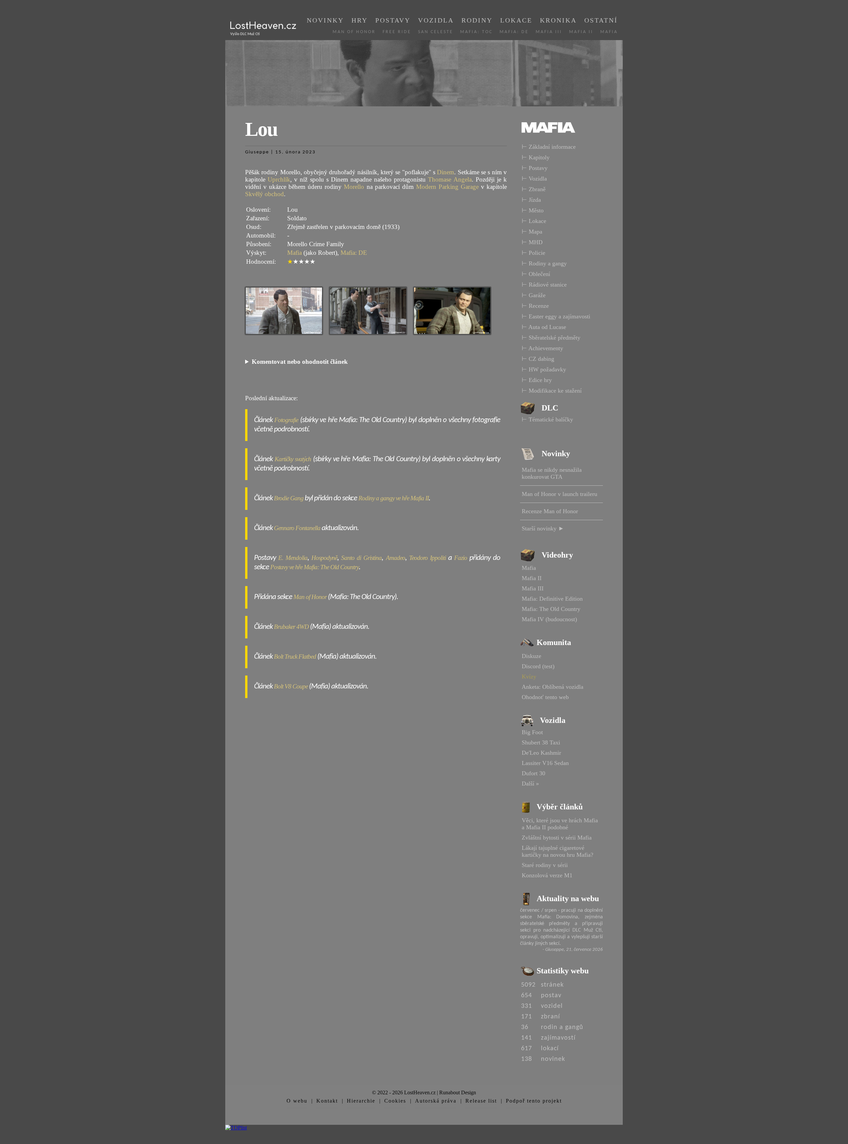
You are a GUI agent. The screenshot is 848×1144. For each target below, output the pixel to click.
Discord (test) (538, 666)
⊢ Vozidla (534, 178)
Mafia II (581, 31)
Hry (359, 20)
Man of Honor (354, 31)
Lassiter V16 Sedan (545, 763)
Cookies (395, 1101)
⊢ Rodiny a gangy (544, 263)
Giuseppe (257, 152)
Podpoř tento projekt (534, 1101)
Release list (481, 1101)
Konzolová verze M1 (547, 875)
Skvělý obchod (264, 194)
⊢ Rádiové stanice (544, 284)
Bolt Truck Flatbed (295, 656)
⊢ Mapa (532, 231)
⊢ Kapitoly (536, 157)
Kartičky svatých (293, 459)
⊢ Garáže (534, 295)
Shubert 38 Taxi (541, 742)
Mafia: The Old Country (551, 609)
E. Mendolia (292, 557)
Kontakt (327, 1101)
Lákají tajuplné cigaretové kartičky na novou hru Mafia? (557, 851)
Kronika (558, 20)
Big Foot (532, 732)
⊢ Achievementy (542, 348)
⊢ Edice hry (537, 380)
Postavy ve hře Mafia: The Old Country (314, 567)
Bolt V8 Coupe (291, 686)
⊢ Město (533, 210)
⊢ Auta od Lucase (544, 327)
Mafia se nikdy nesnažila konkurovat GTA (552, 473)
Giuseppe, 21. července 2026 (574, 949)
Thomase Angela (449, 179)
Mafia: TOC (476, 31)
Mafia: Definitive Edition (552, 598)
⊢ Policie (533, 252)
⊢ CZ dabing (538, 358)
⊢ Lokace (534, 221)
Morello (354, 186)
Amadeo (395, 557)
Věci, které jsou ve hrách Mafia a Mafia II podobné (560, 824)
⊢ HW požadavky (544, 369)
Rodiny (477, 20)
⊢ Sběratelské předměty (551, 337)
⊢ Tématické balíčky (547, 419)
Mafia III (549, 31)
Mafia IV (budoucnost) (549, 619)
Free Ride (397, 31)
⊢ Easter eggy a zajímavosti (556, 316)
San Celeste (435, 31)
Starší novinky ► (543, 528)
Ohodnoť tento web (545, 697)
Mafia (609, 31)
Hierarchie (361, 1101)
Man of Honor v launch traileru (559, 494)
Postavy (392, 20)
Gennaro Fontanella (297, 527)
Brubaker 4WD (291, 626)
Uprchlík (279, 179)
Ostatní (601, 20)
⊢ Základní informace (549, 146)
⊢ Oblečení (536, 274)
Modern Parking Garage (447, 186)
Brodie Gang (288, 498)
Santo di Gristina (361, 557)
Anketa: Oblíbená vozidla (552, 686)
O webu (297, 1101)
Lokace (516, 20)
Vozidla (436, 20)
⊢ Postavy (535, 168)
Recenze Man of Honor (550, 511)
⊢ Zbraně (534, 189)
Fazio (460, 557)
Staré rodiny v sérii (545, 865)
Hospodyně (324, 557)
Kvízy (529, 676)
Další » (530, 783)
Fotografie (286, 419)
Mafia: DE (514, 31)
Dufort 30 (533, 773)
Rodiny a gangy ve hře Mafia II (393, 498)
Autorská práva (435, 1101)
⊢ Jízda (531, 199)
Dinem (445, 172)
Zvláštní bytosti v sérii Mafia (557, 837)
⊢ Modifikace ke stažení (552, 390)
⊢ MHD (532, 242)
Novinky (325, 20)
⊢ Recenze (535, 305)
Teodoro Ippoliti (427, 557)
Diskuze (531, 656)
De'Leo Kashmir (541, 752)
